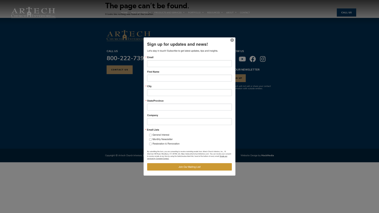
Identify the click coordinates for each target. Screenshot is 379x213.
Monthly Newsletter (162, 139)
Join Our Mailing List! (190, 166)
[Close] (232, 40)
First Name (153, 72)
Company (152, 115)
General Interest (160, 134)
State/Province (155, 101)
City (149, 86)
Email (150, 57)
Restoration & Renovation (166, 143)
